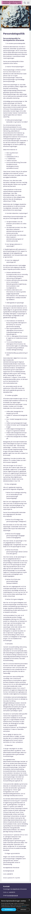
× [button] (29, 900)
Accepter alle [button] (9, 909)
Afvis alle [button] (23, 909)
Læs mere (24, 906)
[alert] (15, 906)
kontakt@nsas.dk (12, 895)
